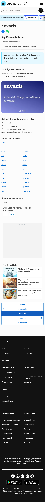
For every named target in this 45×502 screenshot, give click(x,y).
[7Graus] (16, 489)
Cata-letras (6, 397)
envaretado (22, 309)
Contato (27, 429)
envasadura (22, 318)
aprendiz (26, 178)
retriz (3, 187)
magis (3, 173)
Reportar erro (29, 425)
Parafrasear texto (8, 372)
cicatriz (4, 151)
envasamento (22, 323)
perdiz (25, 156)
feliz (24, 160)
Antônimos (28, 353)
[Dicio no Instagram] (13, 476)
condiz (25, 151)
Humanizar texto (30, 372)
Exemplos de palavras (10, 425)
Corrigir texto (7, 377)
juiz (24, 142)
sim (5, 214)
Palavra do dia (7, 438)
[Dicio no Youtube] (18, 476)
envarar (22, 305)
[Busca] (40, 10)
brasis (25, 165)
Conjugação (6, 353)
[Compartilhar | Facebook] (3, 31)
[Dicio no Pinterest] (27, 476)
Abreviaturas (7, 429)
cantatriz (4, 182)
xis (2, 191)
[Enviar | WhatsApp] (7, 31)
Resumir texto (7, 382)
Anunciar (27, 442)
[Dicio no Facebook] (32, 476)
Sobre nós (27, 447)
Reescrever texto (8, 367)
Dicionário (5, 349)
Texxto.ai (27, 383)
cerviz (25, 147)
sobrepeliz (27, 173)
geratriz (26, 187)
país (3, 142)
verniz (3, 160)
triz (2, 178)
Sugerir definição (30, 433)
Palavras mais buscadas (11, 420)
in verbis (26, 182)
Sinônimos (28, 349)
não (12, 214)
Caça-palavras (7, 401)
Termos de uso (29, 420)
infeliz (3, 165)
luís (2, 156)
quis (3, 147)
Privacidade (28, 438)
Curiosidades (7, 433)
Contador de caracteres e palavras (33, 377)
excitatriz (26, 191)
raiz (2, 169)
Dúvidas (5, 442)
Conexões (27, 397)
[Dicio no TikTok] (22, 476)
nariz (24, 169)
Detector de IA (29, 367)
